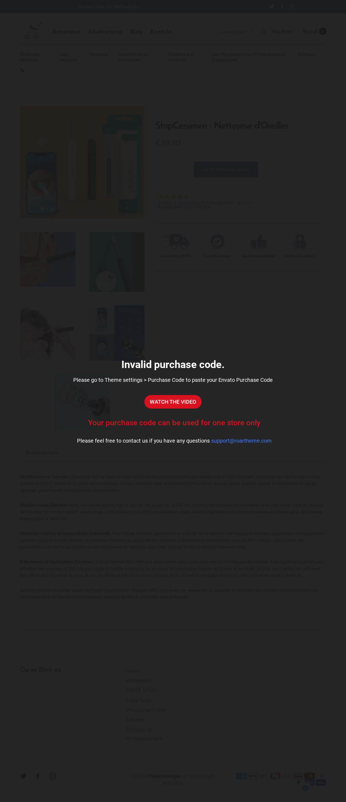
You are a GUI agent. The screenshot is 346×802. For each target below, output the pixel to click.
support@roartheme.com (241, 440)
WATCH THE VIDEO (173, 402)
